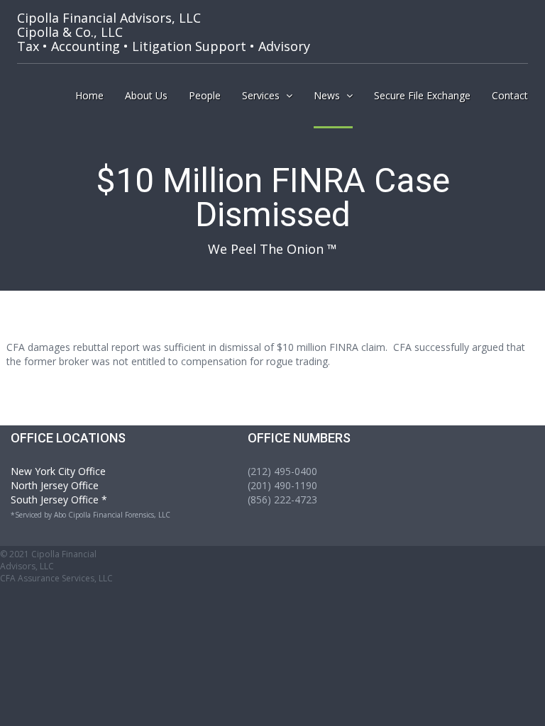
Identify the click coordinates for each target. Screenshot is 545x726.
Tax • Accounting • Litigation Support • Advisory (163, 32)
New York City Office (58, 471)
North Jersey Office (55, 485)
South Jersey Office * (59, 499)
